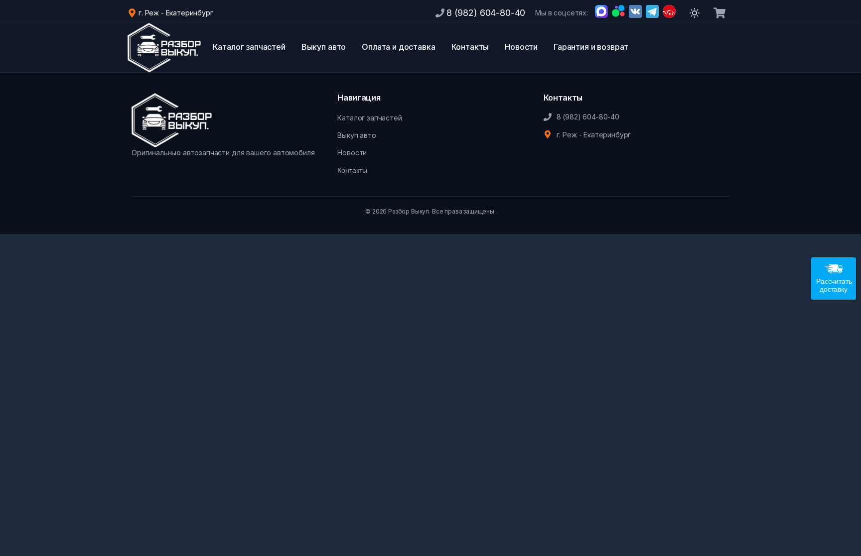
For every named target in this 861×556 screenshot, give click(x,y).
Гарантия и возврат (591, 47)
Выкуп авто (323, 47)
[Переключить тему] (695, 13)
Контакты (470, 47)
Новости (521, 47)
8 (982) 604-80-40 (485, 12)
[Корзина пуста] (719, 13)
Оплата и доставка (398, 47)
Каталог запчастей (249, 47)
